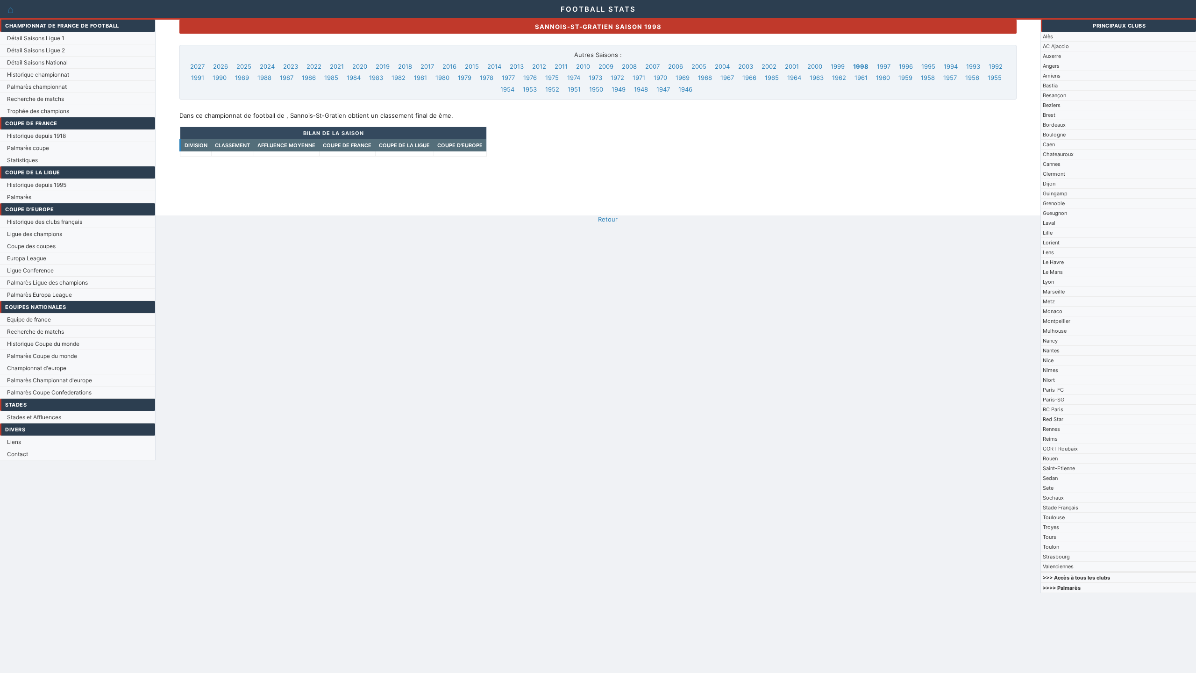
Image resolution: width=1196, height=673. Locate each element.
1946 (685, 89)
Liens (14, 441)
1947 (663, 89)
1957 (950, 77)
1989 (242, 77)
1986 (309, 77)
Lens (1048, 252)
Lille (1048, 232)
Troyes (1051, 527)
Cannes (1052, 164)
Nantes (1051, 350)
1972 (617, 77)
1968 (705, 77)
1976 (530, 77)
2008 (629, 66)
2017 (427, 66)
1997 (883, 66)
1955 (995, 77)
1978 (486, 77)
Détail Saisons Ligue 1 (35, 38)
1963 (817, 77)
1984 (354, 77)
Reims (1050, 439)
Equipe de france (29, 319)
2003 (745, 66)
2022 (313, 66)
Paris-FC (1053, 390)
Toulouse (1054, 517)
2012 (539, 66)
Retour (608, 219)
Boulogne (1054, 134)
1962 (839, 77)
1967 (727, 77)
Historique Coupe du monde (43, 343)
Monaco (1052, 311)
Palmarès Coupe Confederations (49, 392)
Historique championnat (38, 74)
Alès (1048, 36)
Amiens (1052, 75)
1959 (905, 77)
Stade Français (1060, 507)
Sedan (1050, 478)
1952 (552, 89)
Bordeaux (1054, 125)
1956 (972, 77)
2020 (359, 66)
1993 (973, 66)
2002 (769, 66)
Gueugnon (1055, 213)
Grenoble (1054, 203)
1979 (464, 77)
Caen (1049, 144)
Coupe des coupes (31, 246)
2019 (383, 66)
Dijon (1049, 183)
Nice (1048, 360)
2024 (267, 66)
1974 (573, 77)
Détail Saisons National (37, 62)
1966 (749, 77)
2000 (814, 66)
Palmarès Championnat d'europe (49, 380)
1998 (861, 66)
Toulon (1051, 547)
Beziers (1052, 105)
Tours (1049, 537)
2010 (583, 66)
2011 (561, 66)
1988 (264, 77)
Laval (1049, 223)
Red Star (1053, 419)
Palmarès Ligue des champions (47, 282)
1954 (507, 89)
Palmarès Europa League (39, 294)
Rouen (1050, 458)
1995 (928, 66)
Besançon (1054, 95)
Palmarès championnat (37, 86)
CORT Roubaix (1060, 448)
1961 (861, 77)
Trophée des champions (38, 111)
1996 (906, 66)
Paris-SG (1053, 399)
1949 (619, 89)
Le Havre (1053, 262)
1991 (197, 77)
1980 (442, 77)
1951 (574, 89)
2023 (290, 66)
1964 (794, 77)
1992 (996, 66)
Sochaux (1053, 497)
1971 (639, 77)
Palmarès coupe (28, 147)
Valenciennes (1058, 566)
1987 (286, 77)
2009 (605, 66)
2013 (517, 66)
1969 (683, 77)
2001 (792, 66)
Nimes (1050, 370)
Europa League (26, 258)
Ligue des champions (34, 233)
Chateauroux (1058, 154)
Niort (1049, 380)
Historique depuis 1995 (36, 184)
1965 (772, 77)
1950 (596, 89)
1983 (376, 77)
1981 (420, 77)
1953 (530, 89)
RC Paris (1053, 409)
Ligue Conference (30, 270)
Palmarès (19, 196)
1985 (331, 77)
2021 (337, 66)
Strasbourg (1056, 556)
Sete (1048, 488)
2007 (652, 66)
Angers (1051, 66)
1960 (883, 77)
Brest (1049, 115)
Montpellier (1056, 321)
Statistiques (22, 160)
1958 (928, 77)
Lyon (1048, 282)
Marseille (1054, 291)
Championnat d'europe (36, 368)
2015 (472, 66)
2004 (722, 66)
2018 (405, 66)
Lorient (1051, 242)
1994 (951, 66)
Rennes (1051, 429)
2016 (449, 66)
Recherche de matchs (35, 98)
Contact (17, 454)
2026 (220, 66)
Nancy (1050, 340)
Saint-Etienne (1059, 468)
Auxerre (1052, 56)
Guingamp (1055, 193)
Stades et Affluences (34, 417)
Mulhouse (1055, 331)
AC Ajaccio (1056, 46)
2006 (675, 66)
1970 (660, 77)
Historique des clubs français (44, 221)
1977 (508, 77)
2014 (494, 66)
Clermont (1054, 174)
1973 (595, 77)
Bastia (1050, 85)
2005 (698, 66)
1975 (552, 77)
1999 (838, 66)
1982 (399, 77)
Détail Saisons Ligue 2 (36, 50)
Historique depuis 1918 (36, 135)
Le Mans (1053, 272)
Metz (1049, 301)
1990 (220, 77)
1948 (641, 89)
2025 (243, 66)
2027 (197, 66)
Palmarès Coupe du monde (42, 355)
